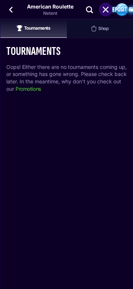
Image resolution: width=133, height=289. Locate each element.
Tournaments (37, 28)
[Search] (89, 9)
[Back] (11, 9)
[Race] (105, 9)
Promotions (28, 89)
